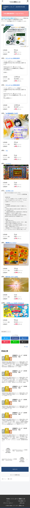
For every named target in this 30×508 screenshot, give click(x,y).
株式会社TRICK (10, 25)
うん (7, 150)
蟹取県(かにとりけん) (11, 242)
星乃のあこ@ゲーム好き (12, 276)
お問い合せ (22, 503)
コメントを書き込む (15, 474)
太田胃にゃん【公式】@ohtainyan (15, 303)
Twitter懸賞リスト (22, 501)
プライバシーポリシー (8, 503)
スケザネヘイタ (9, 190)
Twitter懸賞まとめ (15, 2)
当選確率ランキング (6, 331)
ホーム (8, 501)
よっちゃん (8, 163)
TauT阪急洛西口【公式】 (12, 113)
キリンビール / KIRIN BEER (13, 58)
